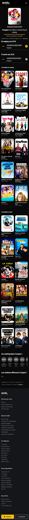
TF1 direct (4, 444)
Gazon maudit (5, 133)
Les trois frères (6, 88)
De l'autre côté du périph (6, 157)
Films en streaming (12, 36)
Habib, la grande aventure (6, 301)
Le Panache (18, 345)
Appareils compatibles (7, 434)
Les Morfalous (19, 301)
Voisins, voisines (20, 233)
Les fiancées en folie (6, 233)
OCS (2, 376)
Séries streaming (6, 480)
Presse (3, 402)
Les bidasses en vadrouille (6, 111)
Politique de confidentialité (8, 421)
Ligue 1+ (3, 503)
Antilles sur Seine (6, 179)
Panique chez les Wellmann (20, 180)
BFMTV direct (5, 461)
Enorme (17, 156)
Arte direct (4, 455)
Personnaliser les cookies (8, 430)
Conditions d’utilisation (7, 427)
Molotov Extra (5, 499)
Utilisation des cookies (7, 425)
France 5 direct (5, 451)
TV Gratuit (4, 476)
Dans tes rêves (6, 345)
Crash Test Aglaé (20, 110)
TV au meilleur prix (6, 505)
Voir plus (25, 38)
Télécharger (4, 432)
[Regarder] (26, 46)
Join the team (5, 409)
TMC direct (4, 459)
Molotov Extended (6, 501)
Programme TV (5, 472)
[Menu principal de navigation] (26, 3)
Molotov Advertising (7, 407)
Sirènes (3, 202)
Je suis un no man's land (21, 203)
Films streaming (5, 478)
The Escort (18, 88)
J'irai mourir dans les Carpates (20, 134)
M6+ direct (4, 453)
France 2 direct (5, 446)
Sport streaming (5, 482)
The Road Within (20, 324)
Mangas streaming (6, 487)
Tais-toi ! (18, 256)
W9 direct (4, 457)
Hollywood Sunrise (7, 324)
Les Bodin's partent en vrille (7, 257)
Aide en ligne (4, 419)
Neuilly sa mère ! (20, 279)
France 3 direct (5, 448)
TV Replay (4, 474)
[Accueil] (6, 3)
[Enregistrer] (26, 59)
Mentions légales (6, 423)
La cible (3, 279)
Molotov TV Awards (6, 484)
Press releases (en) (6, 404)
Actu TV (3, 489)
